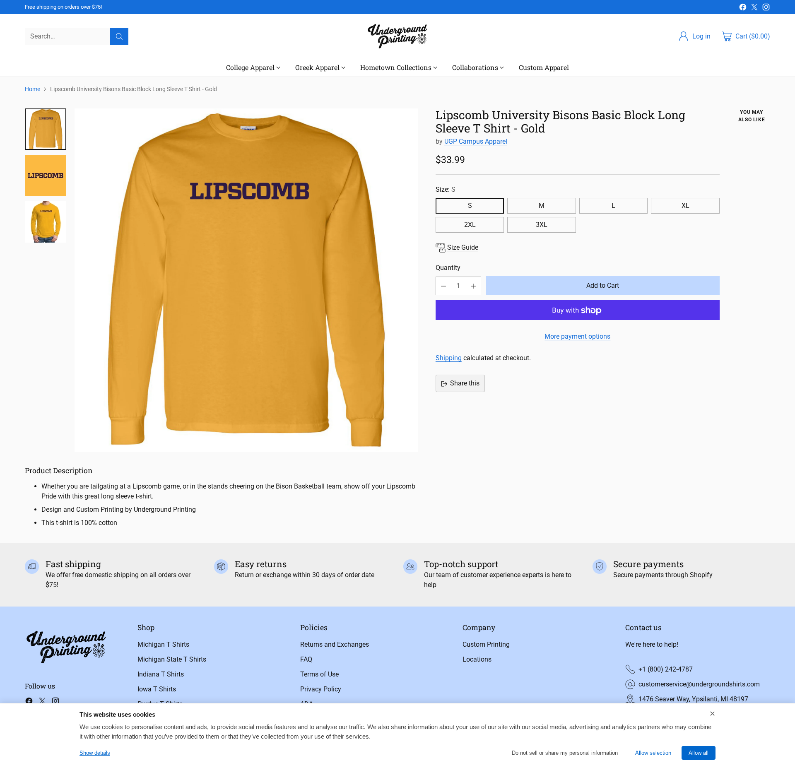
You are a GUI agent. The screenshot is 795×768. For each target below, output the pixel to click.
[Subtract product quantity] (443, 286)
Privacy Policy (320, 689)
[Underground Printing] (397, 36)
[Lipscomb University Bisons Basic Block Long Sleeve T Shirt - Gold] (246, 280)
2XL (470, 225)
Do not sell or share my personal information (565, 753)
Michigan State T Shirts (171, 659)
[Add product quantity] (473, 286)
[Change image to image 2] (45, 175)
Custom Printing (486, 644)
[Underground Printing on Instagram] (766, 8)
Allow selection (653, 753)
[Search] (119, 36)
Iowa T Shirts (156, 689)
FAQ (306, 659)
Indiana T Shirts (160, 674)
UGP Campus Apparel (475, 142)
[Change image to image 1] (45, 129)
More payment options (577, 337)
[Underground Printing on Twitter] (754, 8)
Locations (477, 659)
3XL (541, 225)
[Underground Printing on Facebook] (743, 8)
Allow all (698, 753)
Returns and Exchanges (334, 644)
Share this (464, 384)
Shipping (449, 358)
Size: (445, 189)
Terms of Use (319, 674)
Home (32, 89)
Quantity (448, 268)
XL (685, 206)
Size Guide (462, 248)
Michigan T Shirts (163, 644)
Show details (95, 753)
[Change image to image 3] (45, 222)
